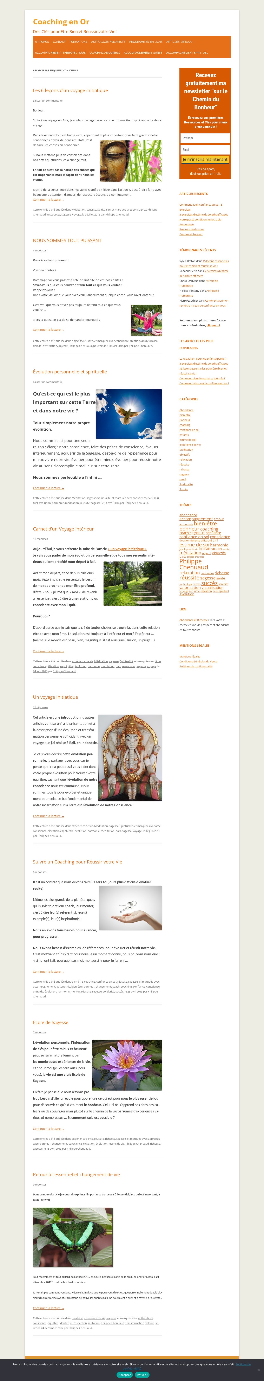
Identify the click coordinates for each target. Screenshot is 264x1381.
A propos (42, 41)
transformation (134, 1323)
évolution (45, 503)
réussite (88, 341)
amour (219, 519)
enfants (184, 435)
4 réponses (39, 250)
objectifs (77, 341)
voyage (76, 214)
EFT (215, 540)
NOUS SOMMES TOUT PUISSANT (67, 240)
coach (116, 986)
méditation (72, 503)
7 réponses (39, 1032)
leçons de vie (116, 1143)
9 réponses (39, 1184)
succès (120, 991)
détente (195, 540)
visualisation (213, 587)
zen (191, 591)
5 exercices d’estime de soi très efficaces (203, 214)
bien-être (77, 981)
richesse (110, 1139)
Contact (59, 41)
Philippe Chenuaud (117, 214)
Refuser (142, 1374)
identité (64, 1323)
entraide (38, 991)
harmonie (58, 503)
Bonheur (184, 420)
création (135, 341)
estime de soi (187, 440)
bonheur (89, 986)
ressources (53, 214)
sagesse (91, 209)
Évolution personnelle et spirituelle (70, 371)
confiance (139, 986)
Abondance (186, 410)
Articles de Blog (179, 41)
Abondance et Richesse (193, 620)
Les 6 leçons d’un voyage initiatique (70, 90)
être (70, 666)
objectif (62, 346)
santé (182, 479)
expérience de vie (82, 661)
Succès (183, 489)
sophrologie (185, 584)
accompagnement (44, 986)
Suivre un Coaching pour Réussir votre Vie (77, 862)
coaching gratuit (192, 532)
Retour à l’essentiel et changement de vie (76, 1174)
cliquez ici (213, 325)
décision (184, 540)
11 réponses (40, 539)
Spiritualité (104, 209)
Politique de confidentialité (195, 666)
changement (103, 986)
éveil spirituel (221, 591)
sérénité (223, 584)
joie (181, 549)
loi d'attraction (48, 346)
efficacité (206, 540)
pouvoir (98, 346)
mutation (94, 1323)
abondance (188, 515)
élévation (53, 666)
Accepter (125, 1374)
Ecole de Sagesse (50, 1022)
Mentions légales (189, 656)
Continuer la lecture (48, 199)
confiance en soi (106, 981)
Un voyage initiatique (55, 697)
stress (196, 584)
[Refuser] (259, 1370)
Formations (78, 41)
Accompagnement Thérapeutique (60, 52)
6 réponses (39, 872)
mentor (75, 991)
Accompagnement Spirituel (187, 52)
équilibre (53, 1323)
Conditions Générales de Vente (198, 661)
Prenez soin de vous (191, 229)
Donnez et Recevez (191, 234)
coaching (89, 981)
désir (144, 341)
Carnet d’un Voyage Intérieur (63, 529)
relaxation (185, 459)
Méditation (78, 209)
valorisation (190, 587)
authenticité (145, 1318)
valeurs (149, 1323)
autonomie (63, 986)
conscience (139, 209)
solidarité (108, 991)
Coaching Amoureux (105, 52)
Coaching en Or (61, 22)
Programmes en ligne (146, 41)
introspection (78, 1323)
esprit (63, 666)
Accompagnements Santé (143, 52)
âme (158, 661)
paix (118, 666)
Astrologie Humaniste (108, 41)
